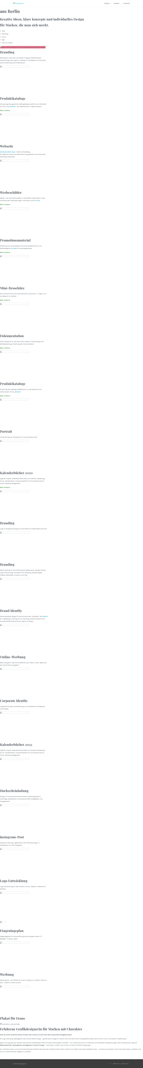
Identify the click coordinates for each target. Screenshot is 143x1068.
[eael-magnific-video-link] (24, 924)
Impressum (116, 1063)
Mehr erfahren (5, 348)
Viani (38, 200)
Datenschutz (125, 1063)
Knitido (13, 106)
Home (110, 1063)
